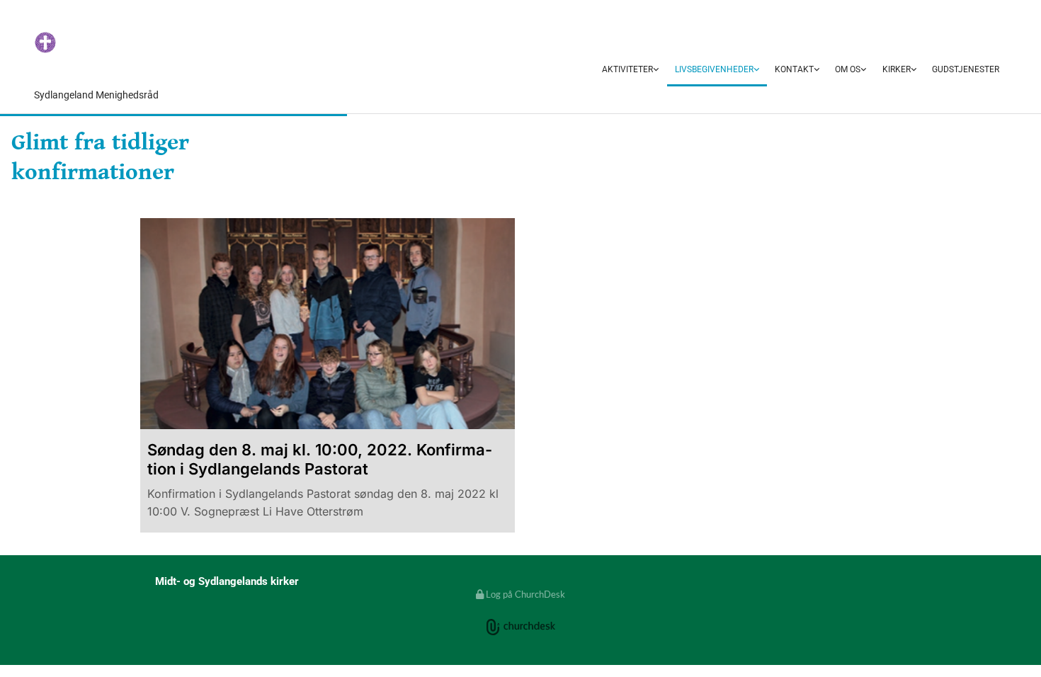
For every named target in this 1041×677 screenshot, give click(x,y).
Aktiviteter (627, 69)
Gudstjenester (965, 69)
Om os (847, 69)
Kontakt (794, 69)
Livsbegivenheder (714, 69)
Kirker (896, 69)
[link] (630, 70)
